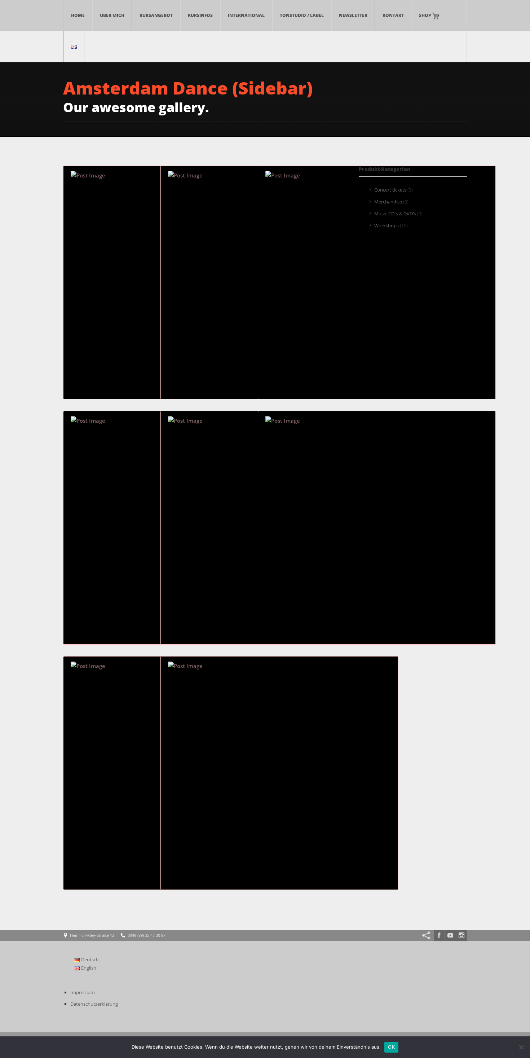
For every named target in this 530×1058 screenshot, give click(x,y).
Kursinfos (200, 15)
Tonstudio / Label (302, 15)
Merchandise (388, 201)
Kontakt (393, 15)
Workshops (386, 225)
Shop (425, 15)
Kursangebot (156, 15)
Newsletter (353, 15)
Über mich (112, 15)
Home (78, 15)
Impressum (82, 992)
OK (391, 1047)
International (246, 15)
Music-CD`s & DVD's (395, 213)
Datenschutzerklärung (94, 1004)
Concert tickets (390, 189)
